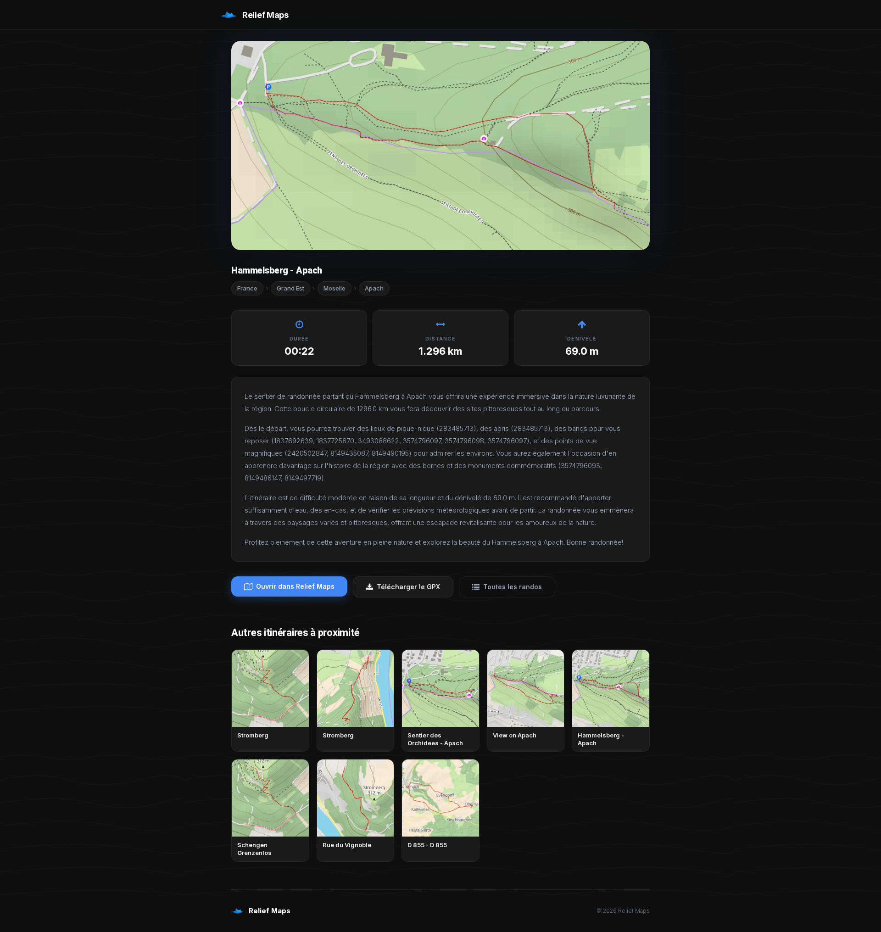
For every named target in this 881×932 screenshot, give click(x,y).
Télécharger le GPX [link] (408, 587)
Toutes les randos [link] (512, 587)
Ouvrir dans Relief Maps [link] (295, 586)
